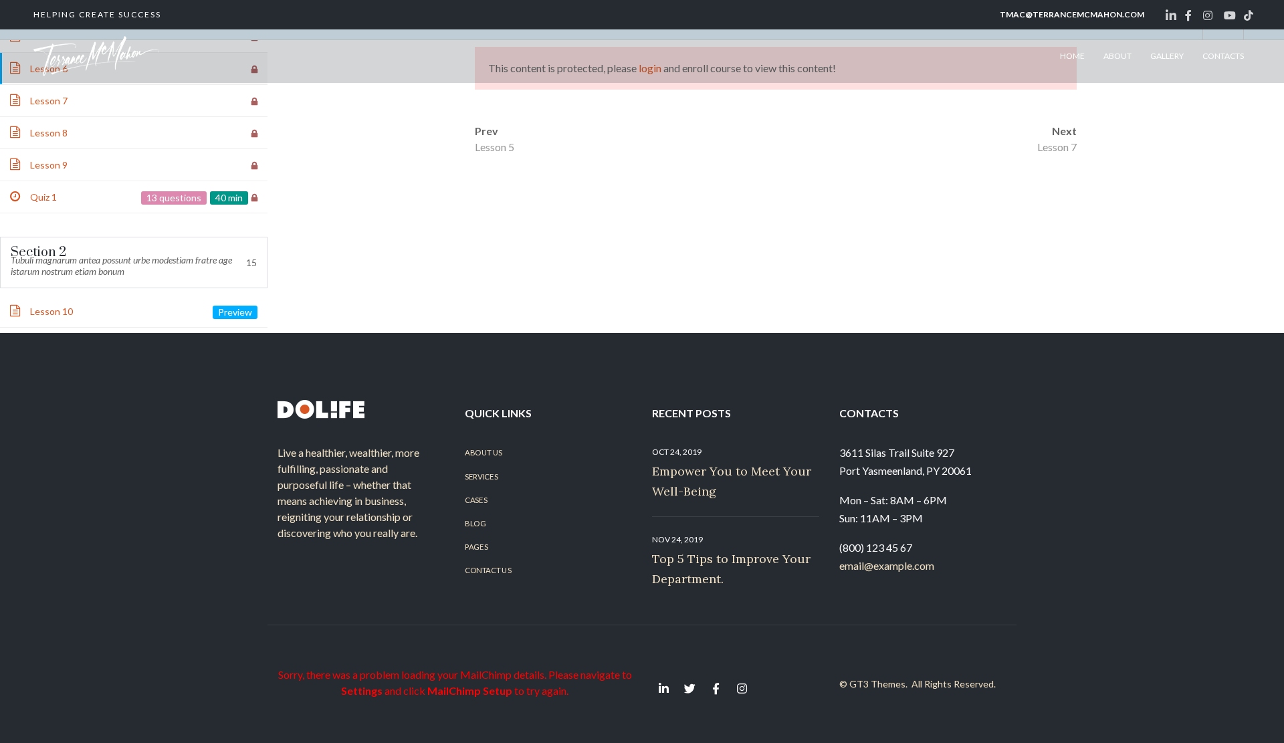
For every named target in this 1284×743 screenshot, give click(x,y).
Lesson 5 (494, 146)
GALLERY (1167, 56)
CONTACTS (1223, 56)
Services (481, 476)
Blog (475, 523)
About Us (483, 452)
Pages (476, 547)
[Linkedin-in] (663, 688)
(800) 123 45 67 (875, 547)
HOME (1072, 56)
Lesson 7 (1057, 146)
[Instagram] (741, 688)
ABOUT (1117, 56)
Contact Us (488, 570)
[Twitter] (689, 688)
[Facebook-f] (715, 688)
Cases (476, 499)
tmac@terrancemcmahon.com (1072, 14)
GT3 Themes (877, 683)
